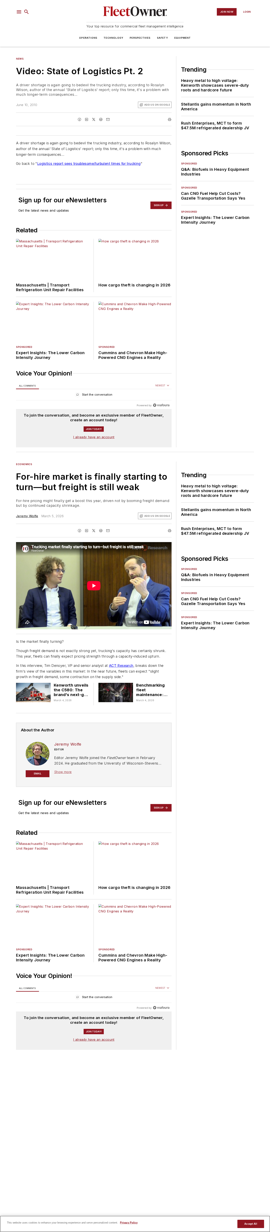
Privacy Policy (129, 1222)
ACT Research (121, 665)
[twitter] (94, 119)
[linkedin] (87, 119)
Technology (113, 37)
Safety (162, 37)
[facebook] (79, 119)
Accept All (250, 1223)
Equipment (182, 37)
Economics (24, 464)
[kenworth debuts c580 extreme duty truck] (33, 692)
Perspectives (140, 37)
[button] (19, 12)
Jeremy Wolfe (27, 516)
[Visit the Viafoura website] (161, 405)
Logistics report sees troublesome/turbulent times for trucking (89, 163)
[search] (26, 12)
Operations (88, 37)
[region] (94, 395)
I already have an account (93, 437)
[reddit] (101, 119)
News (20, 58)
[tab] (27, 385)
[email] (108, 119)
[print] (170, 119)
